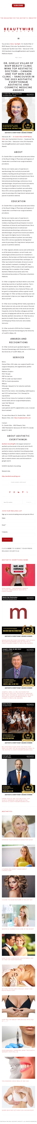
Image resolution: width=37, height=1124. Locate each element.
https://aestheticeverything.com (11, 476)
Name (3, 518)
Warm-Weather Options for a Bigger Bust (18, 1110)
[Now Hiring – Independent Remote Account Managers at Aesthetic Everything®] (18, 575)
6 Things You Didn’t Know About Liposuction (14, 869)
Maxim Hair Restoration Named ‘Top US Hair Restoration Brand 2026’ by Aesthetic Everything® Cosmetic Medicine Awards (18, 641)
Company (5, 532)
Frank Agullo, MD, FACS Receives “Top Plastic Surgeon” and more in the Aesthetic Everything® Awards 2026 (16, 800)
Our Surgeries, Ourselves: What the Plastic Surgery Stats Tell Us (18, 1051)
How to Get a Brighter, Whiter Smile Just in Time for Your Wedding (18, 958)
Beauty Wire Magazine (18, 30)
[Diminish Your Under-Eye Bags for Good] (18, 826)
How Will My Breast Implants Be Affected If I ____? (18, 1020)
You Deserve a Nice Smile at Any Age (15, 1081)
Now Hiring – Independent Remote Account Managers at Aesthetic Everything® (15, 590)
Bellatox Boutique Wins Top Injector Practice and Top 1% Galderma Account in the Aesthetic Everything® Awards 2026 (18, 748)
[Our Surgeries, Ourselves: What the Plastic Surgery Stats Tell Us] (18, 1037)
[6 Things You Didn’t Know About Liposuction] (18, 856)
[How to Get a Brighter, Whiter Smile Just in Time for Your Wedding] (18, 945)
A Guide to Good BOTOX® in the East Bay (17, 900)
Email (4, 525)
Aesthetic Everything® (8, 444)
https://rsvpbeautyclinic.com (22, 418)
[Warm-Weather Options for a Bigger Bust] (18, 1097)
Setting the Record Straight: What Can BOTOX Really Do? (17, 989)
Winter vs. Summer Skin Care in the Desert (18, 929)
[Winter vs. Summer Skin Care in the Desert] (18, 916)
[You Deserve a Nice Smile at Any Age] (18, 1068)
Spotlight (22, 482)
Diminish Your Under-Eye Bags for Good (17, 840)
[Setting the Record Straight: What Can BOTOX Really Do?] (18, 976)
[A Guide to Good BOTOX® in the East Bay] (18, 886)
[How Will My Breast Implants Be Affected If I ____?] (18, 1006)
